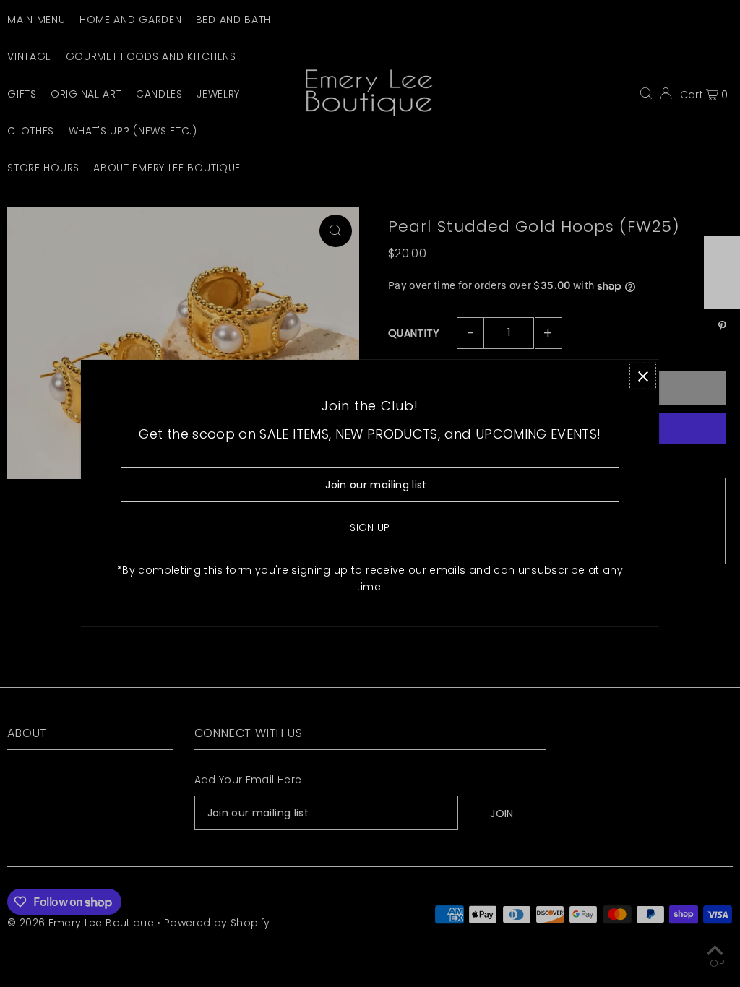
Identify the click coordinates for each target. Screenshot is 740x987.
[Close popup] (642, 376)
